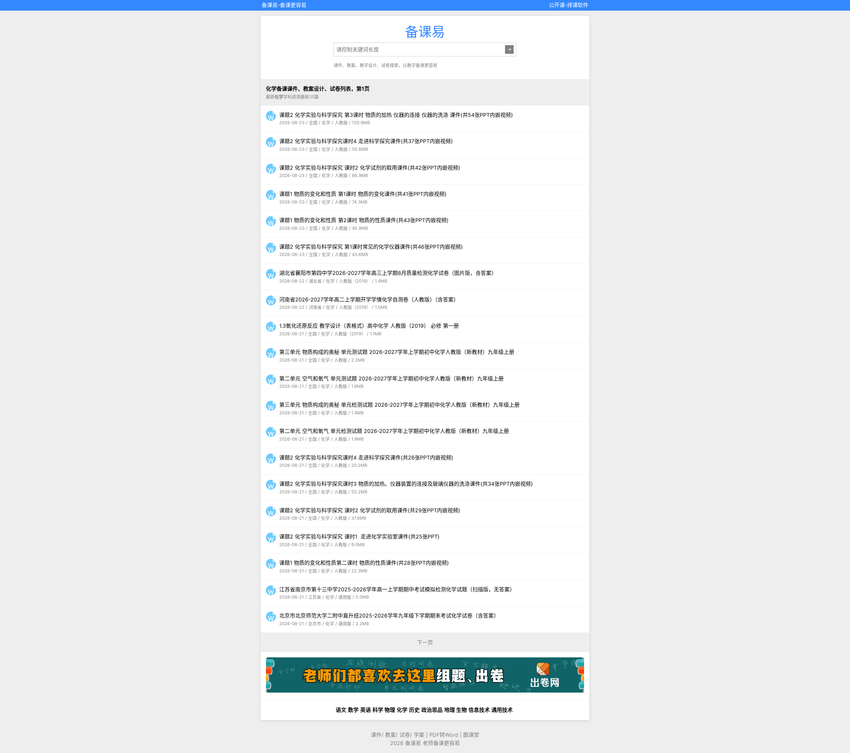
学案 (419, 734)
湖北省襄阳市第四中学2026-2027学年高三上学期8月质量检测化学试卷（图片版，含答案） (388, 273)
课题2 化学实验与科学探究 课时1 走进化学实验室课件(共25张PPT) (359, 536)
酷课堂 (471, 734)
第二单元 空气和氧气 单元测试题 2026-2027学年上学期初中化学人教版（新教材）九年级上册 (391, 378)
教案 (390, 734)
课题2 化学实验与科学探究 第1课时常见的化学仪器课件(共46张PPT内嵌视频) (371, 246)
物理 (389, 710)
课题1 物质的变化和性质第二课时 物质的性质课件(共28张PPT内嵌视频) (364, 562)
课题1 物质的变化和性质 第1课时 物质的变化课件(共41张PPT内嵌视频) (363, 194)
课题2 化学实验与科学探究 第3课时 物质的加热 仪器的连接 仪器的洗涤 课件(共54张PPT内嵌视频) (396, 115)
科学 (378, 710)
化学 (402, 710)
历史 (414, 710)
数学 (353, 710)
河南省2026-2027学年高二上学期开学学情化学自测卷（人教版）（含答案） (369, 299)
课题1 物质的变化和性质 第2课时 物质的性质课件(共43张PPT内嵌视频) (364, 220)
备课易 (270, 5)
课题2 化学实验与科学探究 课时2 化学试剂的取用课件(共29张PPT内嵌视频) (369, 510)
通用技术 (502, 710)
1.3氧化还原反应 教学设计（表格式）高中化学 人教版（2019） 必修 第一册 (369, 325)
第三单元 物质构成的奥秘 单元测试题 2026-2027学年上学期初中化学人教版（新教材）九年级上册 (396, 352)
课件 (376, 734)
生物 (461, 710)
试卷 (404, 734)
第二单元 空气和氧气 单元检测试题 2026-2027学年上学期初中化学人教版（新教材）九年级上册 (394, 431)
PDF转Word (443, 734)
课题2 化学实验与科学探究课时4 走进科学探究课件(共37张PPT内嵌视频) (366, 141)
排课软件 (577, 5)
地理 (449, 710)
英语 (365, 710)
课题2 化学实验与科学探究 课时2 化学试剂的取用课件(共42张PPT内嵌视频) (369, 167)
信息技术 (479, 710)
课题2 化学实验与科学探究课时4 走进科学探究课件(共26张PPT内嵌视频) (366, 457)
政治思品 (432, 710)
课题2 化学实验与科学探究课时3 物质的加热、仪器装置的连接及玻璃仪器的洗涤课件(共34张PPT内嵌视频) (406, 483)
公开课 (557, 5)
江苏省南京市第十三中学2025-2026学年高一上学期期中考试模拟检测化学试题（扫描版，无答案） (397, 589)
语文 (341, 710)
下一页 (425, 642)
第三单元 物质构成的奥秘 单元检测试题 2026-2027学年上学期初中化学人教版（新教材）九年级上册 (399, 404)
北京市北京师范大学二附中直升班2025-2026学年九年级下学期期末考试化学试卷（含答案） (389, 615)
